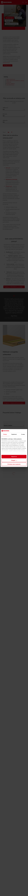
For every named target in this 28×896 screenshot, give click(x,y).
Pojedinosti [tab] (14, 434)
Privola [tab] (5, 434)
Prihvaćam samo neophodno (14, 464)
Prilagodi (13, 460)
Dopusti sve (14, 456)
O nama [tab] (23, 434)
